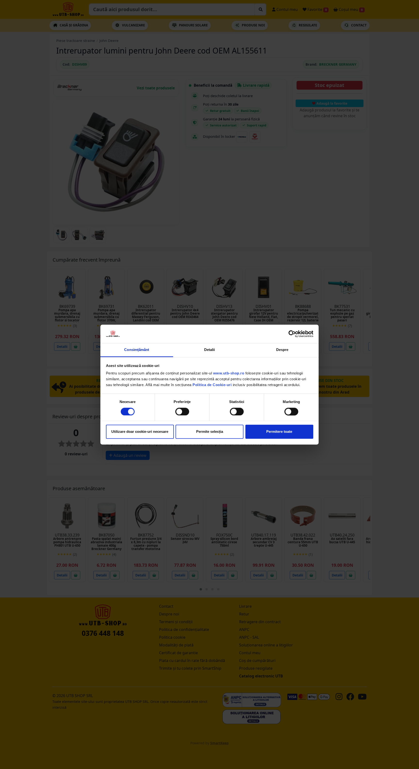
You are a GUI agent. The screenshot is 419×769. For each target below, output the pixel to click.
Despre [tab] (282, 350)
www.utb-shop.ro (228, 373)
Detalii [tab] (209, 350)
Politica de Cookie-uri (212, 385)
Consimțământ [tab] (136, 350)
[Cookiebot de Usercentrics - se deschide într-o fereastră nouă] (292, 333)
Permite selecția (209, 432)
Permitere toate (279, 432)
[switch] (182, 411)
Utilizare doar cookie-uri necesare (139, 432)
